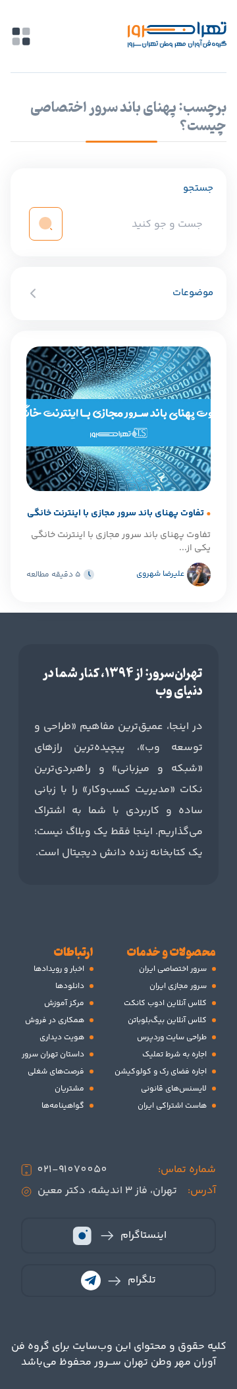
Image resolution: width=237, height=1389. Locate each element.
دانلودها (69, 986)
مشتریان (69, 1089)
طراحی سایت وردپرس (172, 1037)
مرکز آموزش (64, 1003)
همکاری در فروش (54, 1020)
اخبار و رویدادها (59, 969)
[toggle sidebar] (21, 36)
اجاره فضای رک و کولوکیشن (161, 1072)
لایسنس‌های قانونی (174, 1089)
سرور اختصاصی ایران (173, 969)
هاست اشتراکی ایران (172, 1106)
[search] (46, 224)
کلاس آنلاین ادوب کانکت (165, 1003)
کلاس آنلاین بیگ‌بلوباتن (167, 1020)
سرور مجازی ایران (178, 986)
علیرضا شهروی (160, 574)
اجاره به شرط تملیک (174, 1054)
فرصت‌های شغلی (56, 1072)
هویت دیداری (62, 1037)
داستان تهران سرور (53, 1054)
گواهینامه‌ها (62, 1106)
